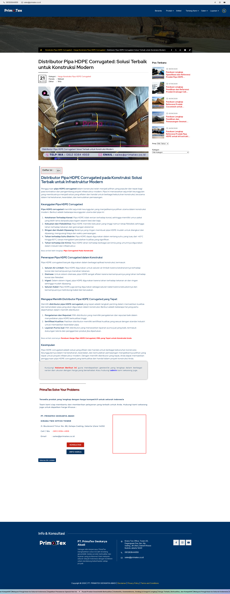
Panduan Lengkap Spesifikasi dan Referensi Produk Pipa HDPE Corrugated (178, 74)
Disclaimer (121, 583)
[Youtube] (224, 2)
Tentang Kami (191, 11)
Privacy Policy (133, 583)
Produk (169, 11)
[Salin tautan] (189, 50)
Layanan (213, 11)
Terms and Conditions (150, 583)
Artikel (178, 11)
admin (114, 370)
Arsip (154, 143)
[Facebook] (215, 2)
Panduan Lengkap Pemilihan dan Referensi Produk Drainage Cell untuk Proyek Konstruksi (177, 89)
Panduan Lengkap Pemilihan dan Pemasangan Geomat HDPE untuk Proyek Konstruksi (176, 119)
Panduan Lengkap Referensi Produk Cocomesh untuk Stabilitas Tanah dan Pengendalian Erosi (176, 104)
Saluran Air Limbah (47, 460)
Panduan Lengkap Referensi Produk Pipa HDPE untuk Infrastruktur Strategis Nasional (178, 134)
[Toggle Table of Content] (57, 171)
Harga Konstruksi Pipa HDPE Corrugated (89, 50)
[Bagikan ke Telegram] (185, 50)
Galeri (203, 11)
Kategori (155, 150)
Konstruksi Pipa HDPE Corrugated (58, 50)
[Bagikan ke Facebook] (171, 50)
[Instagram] (220, 2)
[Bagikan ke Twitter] (176, 50)
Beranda (158, 11)
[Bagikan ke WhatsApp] (180, 50)
